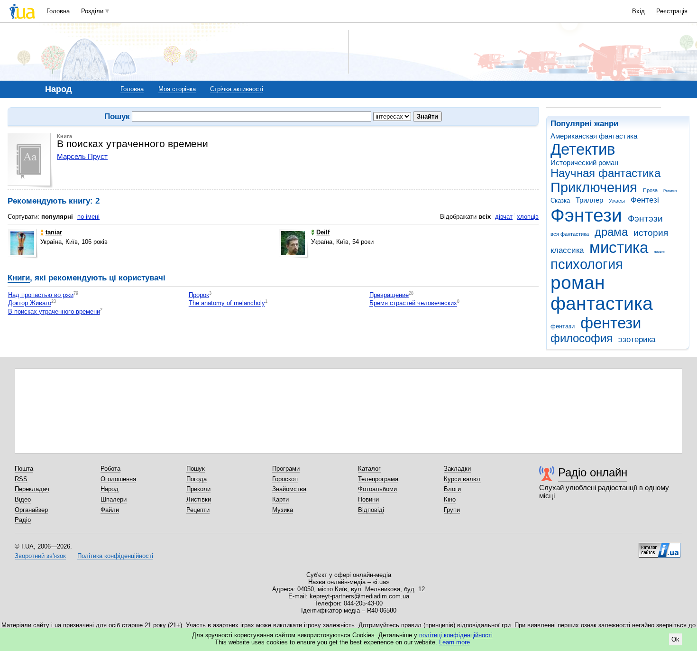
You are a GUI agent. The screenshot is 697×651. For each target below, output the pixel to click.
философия (581, 338)
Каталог (369, 468)
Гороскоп (285, 479)
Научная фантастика (605, 173)
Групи (452, 509)
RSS (21, 479)
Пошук (195, 468)
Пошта (24, 468)
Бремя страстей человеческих (413, 303)
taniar (54, 232)
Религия (670, 191)
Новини (368, 499)
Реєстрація (672, 11)
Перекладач (32, 489)
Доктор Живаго (29, 303)
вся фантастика (569, 234)
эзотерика (636, 339)
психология (586, 264)
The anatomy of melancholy (227, 303)
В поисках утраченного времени (54, 311)
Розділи (92, 11)
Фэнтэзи (645, 218)
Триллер (589, 200)
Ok (675, 639)
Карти (280, 499)
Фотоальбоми (377, 489)
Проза (650, 190)
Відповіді (371, 509)
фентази (562, 326)
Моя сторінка (177, 89)
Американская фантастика (593, 136)
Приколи (198, 489)
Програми (286, 468)
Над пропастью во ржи (40, 294)
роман (577, 282)
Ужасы (617, 201)
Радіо (23, 519)
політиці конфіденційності (456, 635)
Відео (23, 499)
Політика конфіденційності (115, 555)
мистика (618, 247)
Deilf (323, 232)
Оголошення (118, 479)
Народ (110, 489)
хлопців (528, 216)
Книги (19, 277)
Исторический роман (584, 162)
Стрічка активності (236, 89)
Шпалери (114, 499)
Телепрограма (378, 479)
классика (567, 250)
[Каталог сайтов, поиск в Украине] (659, 546)
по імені (88, 216)
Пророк (199, 294)
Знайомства (289, 489)
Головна (58, 11)
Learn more (454, 642)
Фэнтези (586, 215)
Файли (110, 509)
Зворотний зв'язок (40, 555)
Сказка (560, 200)
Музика (282, 509)
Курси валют (462, 479)
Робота (110, 468)
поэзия (659, 252)
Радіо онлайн (592, 472)
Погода (196, 479)
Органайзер (31, 509)
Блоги (452, 489)
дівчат (504, 216)
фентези (610, 323)
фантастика (601, 303)
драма (611, 232)
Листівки (198, 499)
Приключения (593, 187)
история (650, 233)
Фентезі (645, 200)
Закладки (457, 468)
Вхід (638, 11)
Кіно (450, 499)
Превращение (389, 294)
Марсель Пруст (82, 156)
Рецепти (198, 509)
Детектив (582, 149)
